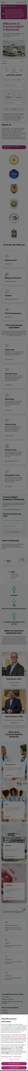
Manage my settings (14, 1059)
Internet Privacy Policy (6, 1056)
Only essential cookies (14, 1063)
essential (24, 1027)
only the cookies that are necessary (18, 1038)
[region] (14, 1042)
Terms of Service (17, 1056)
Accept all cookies (14, 1067)
